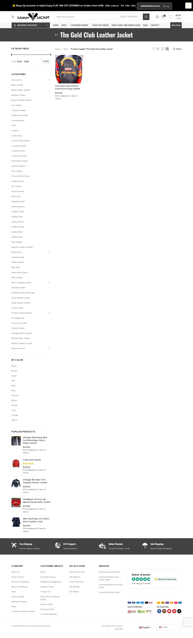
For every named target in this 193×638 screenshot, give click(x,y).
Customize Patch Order (109, 592)
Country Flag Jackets (20, 140)
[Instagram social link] (164, 611)
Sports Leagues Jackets (21, 282)
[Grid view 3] (162, 49)
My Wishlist (75, 586)
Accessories (16, 80)
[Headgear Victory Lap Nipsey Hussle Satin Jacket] (16, 505)
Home (57, 49)
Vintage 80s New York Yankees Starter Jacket (35, 481)
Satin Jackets (17, 277)
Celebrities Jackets (19, 115)
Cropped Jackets (18, 145)
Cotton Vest (16, 135)
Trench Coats (17, 308)
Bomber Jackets (18, 95)
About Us (15, 572)
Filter (46, 61)
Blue (13, 390)
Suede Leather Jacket (20, 298)
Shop (65, 49)
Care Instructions (48, 577)
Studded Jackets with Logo (23, 292)
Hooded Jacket (18, 201)
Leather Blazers (18, 206)
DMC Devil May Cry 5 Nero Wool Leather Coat (36, 520)
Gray (13, 410)
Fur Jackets (16, 186)
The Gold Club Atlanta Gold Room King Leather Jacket (67, 89)
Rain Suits (15, 267)
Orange (14, 415)
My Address (75, 577)
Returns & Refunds (19, 586)
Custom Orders (18, 150)
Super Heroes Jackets (20, 302)
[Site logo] (33, 16)
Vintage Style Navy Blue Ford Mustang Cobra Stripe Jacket (35, 440)
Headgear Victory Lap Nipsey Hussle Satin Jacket (37, 500)
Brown (14, 371)
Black (13, 366)
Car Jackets (16, 105)
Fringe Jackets (17, 181)
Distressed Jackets (19, 161)
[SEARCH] (146, 17)
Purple (14, 405)
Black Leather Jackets (20, 90)
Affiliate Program (19, 601)
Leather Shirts (17, 221)
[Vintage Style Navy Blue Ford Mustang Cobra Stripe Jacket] (16, 445)
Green (14, 376)
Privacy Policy (17, 577)
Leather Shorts (17, 226)
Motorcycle (16, 252)
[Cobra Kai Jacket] (16, 466)
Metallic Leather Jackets (22, 247)
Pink (13, 385)
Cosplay (15, 130)
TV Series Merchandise (21, 313)
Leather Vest (16, 237)
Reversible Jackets (19, 272)
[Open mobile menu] (13, 17)
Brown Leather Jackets (21, 100)
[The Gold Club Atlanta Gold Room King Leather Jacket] (69, 69)
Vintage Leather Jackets (21, 333)
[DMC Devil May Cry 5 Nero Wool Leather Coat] (16, 525)
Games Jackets (17, 191)
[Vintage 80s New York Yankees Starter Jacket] (16, 486)
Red (13, 380)
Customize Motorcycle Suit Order (111, 586)
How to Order (46, 604)
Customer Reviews (48, 614)
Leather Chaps (17, 211)
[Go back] (56, 35)
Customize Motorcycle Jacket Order (109, 578)
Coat (13, 125)
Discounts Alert (47, 609)
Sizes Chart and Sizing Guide (50, 598)
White (14, 400)
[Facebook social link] (159, 611)
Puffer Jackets (17, 262)
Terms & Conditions (20, 581)
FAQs (42, 572)
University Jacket (19, 323)
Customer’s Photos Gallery (23, 611)
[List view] (153, 49)
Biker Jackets (17, 85)
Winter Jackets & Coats (21, 343)
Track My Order (77, 581)
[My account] (157, 17)
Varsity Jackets (18, 328)
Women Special (18, 348)
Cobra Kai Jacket (32, 460)
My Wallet (74, 591)
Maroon (15, 395)
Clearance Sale (17, 120)
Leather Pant (17, 216)
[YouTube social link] (169, 611)
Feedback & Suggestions (51, 581)
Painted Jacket (17, 257)
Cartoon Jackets (18, 110)
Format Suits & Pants (20, 176)
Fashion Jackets (18, 166)
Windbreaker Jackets (20, 338)
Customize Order (19, 156)
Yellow (14, 420)
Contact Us (45, 591)
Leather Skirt (17, 232)
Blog (13, 606)
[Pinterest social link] (174, 611)
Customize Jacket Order (109, 572)
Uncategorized (17, 318)
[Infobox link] (74, 546)
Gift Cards (16, 196)
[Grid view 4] (167, 49)
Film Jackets (16, 171)
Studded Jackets (18, 287)
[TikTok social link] (179, 611)
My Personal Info (77, 572)
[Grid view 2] (158, 49)
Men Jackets (16, 242)
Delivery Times (47, 586)
